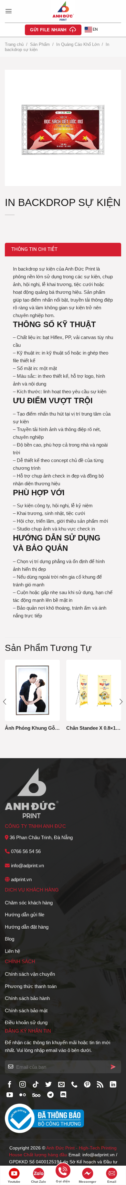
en (95, 29)
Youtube (14, 1181)
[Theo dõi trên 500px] (36, 1095)
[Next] (121, 702)
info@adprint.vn (27, 865)
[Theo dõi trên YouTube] (9, 1095)
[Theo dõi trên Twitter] (48, 1084)
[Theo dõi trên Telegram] (50, 1095)
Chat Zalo (38, 1181)
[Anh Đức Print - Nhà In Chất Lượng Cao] (63, 11)
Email (111, 1181)
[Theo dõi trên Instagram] (22, 1084)
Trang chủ (14, 44)
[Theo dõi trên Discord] (63, 1095)
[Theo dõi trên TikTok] (35, 1084)
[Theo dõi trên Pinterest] (87, 1084)
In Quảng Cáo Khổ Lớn (78, 44)
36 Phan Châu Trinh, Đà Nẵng (41, 837)
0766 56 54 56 (26, 851)
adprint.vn (21, 879)
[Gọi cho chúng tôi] (74, 1084)
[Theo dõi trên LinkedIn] (113, 1084)
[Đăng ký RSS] (100, 1084)
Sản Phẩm (40, 44)
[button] (8, 11)
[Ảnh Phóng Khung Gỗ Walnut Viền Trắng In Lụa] (32, 690)
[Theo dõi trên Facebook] (9, 1084)
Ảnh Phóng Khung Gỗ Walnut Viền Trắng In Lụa (32, 728)
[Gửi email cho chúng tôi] (61, 1084)
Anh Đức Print (60, 1148)
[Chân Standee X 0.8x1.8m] (93, 690)
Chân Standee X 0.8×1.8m (93, 728)
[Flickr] (22, 1095)
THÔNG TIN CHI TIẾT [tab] (34, 249)
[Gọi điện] (63, 1172)
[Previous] (5, 702)
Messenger (87, 1181)
